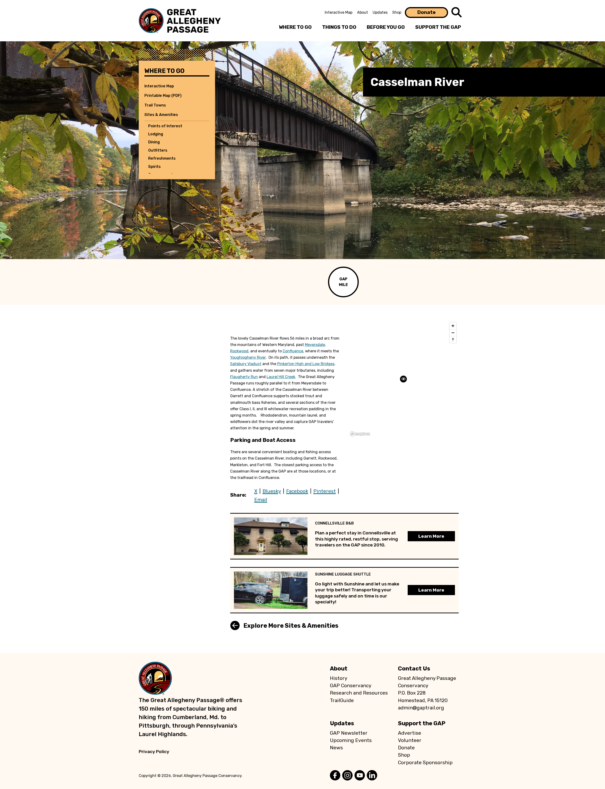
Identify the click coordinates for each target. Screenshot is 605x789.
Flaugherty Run (244, 377)
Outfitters (157, 150)
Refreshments (162, 158)
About (362, 12)
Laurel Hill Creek (281, 377)
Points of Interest (165, 126)
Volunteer (409, 740)
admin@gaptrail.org (421, 708)
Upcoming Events (351, 740)
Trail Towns (155, 105)
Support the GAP (421, 723)
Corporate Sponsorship (425, 762)
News (336, 748)
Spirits (154, 166)
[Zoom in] (452, 325)
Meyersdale (315, 344)
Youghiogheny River (248, 357)
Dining (154, 142)
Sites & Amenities (161, 114)
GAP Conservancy (350, 685)
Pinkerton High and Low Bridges (305, 364)
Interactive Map (338, 12)
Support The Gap (438, 27)
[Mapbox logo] (360, 434)
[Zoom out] (452, 332)
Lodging (155, 134)
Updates (380, 12)
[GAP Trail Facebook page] (335, 775)
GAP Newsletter (348, 733)
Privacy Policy (154, 751)
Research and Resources (359, 693)
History (338, 678)
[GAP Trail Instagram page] (347, 775)
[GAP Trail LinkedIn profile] (372, 775)
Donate (426, 12)
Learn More (431, 536)
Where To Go (295, 27)
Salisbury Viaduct (245, 364)
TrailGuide (342, 700)
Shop (396, 12)
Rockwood (239, 351)
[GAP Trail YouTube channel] (359, 775)
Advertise (409, 733)
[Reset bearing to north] (452, 339)
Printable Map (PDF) (163, 95)
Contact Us (414, 668)
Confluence (293, 351)
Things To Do (339, 27)
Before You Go (386, 27)
